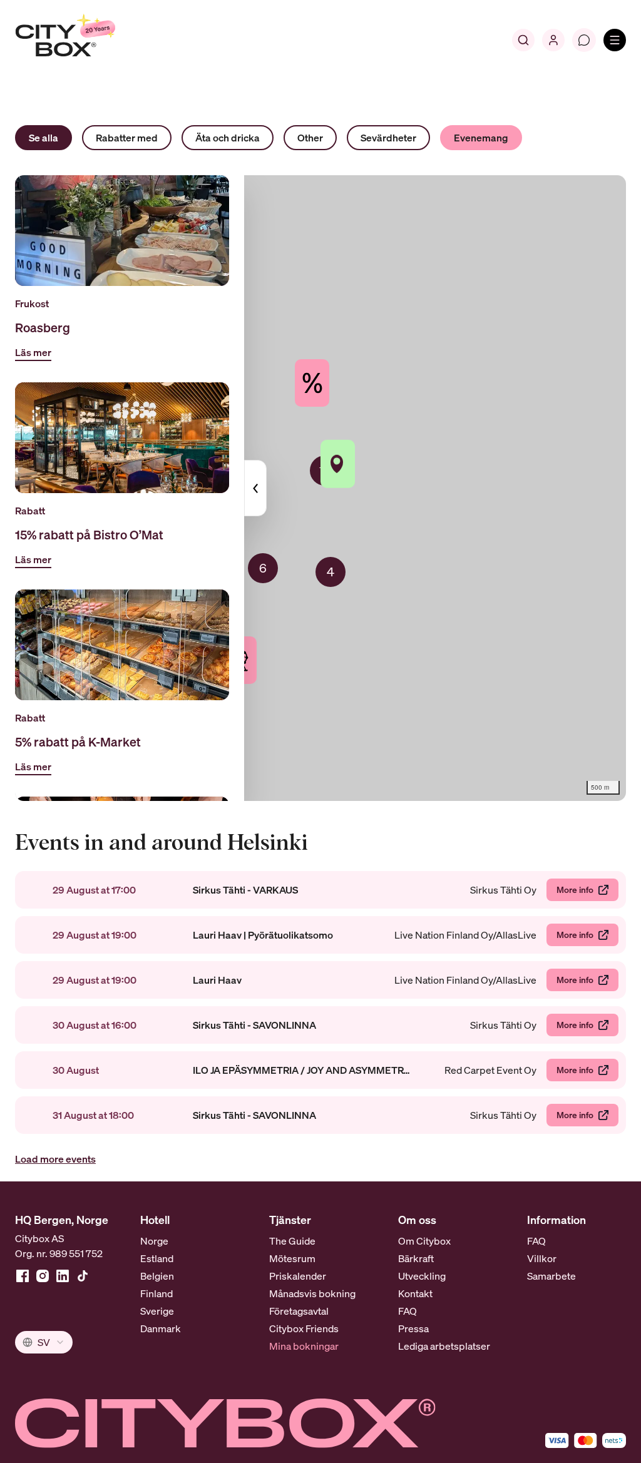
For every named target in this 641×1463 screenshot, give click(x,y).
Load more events (55, 1159)
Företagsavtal (299, 1311)
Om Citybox (424, 1241)
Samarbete (551, 1276)
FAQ (407, 1311)
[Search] (523, 40)
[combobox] (44, 1342)
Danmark (160, 1328)
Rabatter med (127, 138)
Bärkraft (416, 1258)
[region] (320, 488)
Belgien (157, 1276)
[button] (330, 572)
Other (310, 138)
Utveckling (422, 1276)
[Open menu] (614, 40)
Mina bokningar (304, 1346)
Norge (154, 1241)
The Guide (292, 1241)
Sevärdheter (388, 138)
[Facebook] (22, 1275)
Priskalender (297, 1276)
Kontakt (415, 1293)
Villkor (541, 1258)
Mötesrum (292, 1258)
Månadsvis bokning (312, 1293)
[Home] (91, 40)
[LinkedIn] (62, 1275)
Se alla (43, 138)
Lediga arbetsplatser (444, 1346)
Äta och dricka (227, 138)
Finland (156, 1293)
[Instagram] (42, 1275)
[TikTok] (82, 1275)
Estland (156, 1258)
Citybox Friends (304, 1328)
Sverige (157, 1311)
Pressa (413, 1328)
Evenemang (481, 138)
